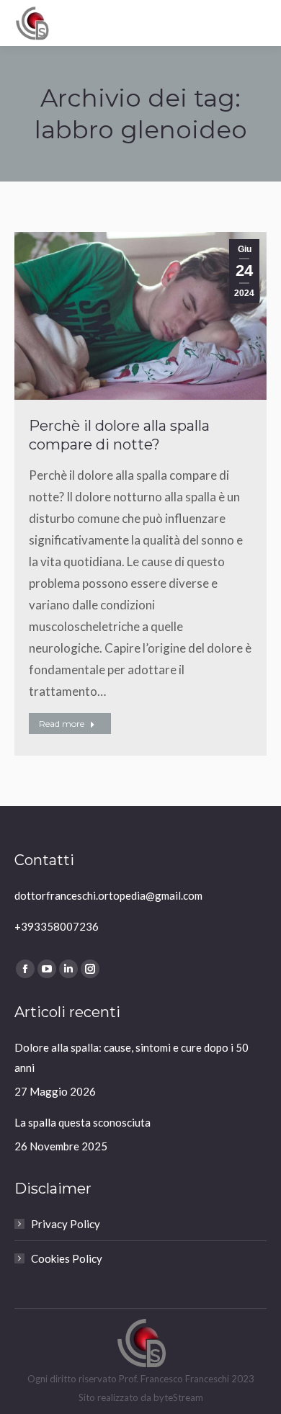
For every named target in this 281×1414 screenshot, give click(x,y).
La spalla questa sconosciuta (82, 1122)
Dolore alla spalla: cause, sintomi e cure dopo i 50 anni (131, 1057)
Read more (61, 723)
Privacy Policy (65, 1223)
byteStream (178, 1397)
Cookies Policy (66, 1258)
